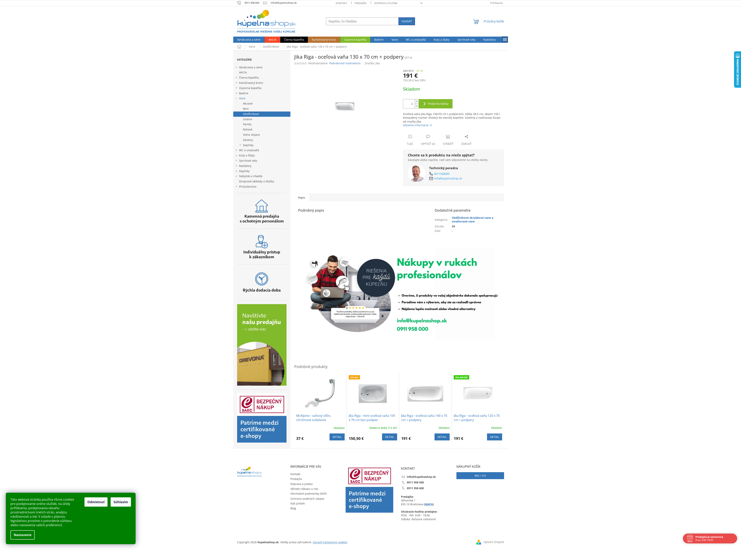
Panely (247, 124)
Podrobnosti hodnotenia (345, 63)
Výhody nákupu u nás (304, 489)
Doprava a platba (385, 3)
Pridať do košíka (438, 104)
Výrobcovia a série (250, 67)
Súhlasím (121, 502)
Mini (246, 109)
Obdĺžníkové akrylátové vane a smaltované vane (472, 219)
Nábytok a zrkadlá (250, 176)
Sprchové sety (248, 160)
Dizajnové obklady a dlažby (256, 181)
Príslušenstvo (247, 186)
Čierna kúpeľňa (249, 77)
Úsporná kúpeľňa (250, 88)
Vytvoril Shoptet (494, 542)
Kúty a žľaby (247, 155)
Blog (293, 508)
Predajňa (361, 3)
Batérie (243, 93)
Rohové (247, 129)
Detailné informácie (416, 125)
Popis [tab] (301, 197)
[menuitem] (248, 40)
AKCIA (243, 72)
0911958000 (441, 174)
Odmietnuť (96, 502)
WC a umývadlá (249, 150)
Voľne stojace (251, 134)
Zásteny (248, 140)
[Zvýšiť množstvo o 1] (417, 101)
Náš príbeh (297, 503)
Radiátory (245, 166)
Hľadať (407, 21)
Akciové (248, 103)
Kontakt (341, 3)
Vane (242, 98)
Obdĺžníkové (251, 114)
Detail (337, 437)
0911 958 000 (415, 482)
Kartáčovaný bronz (251, 83)
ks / (480, 475)
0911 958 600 (415, 488)
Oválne (247, 119)
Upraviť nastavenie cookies (330, 542)
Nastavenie (22, 535)
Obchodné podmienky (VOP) (308, 493)
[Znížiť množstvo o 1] (417, 106)
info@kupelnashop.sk (448, 178)
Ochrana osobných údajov (307, 498)
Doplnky (248, 145)
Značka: (372, 63)
